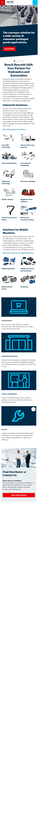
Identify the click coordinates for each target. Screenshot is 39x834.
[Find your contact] (19, 495)
